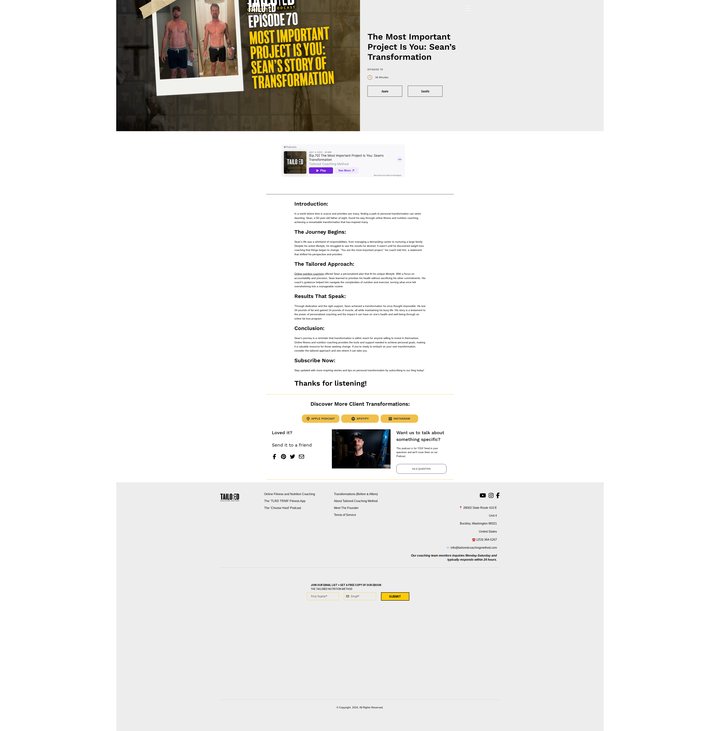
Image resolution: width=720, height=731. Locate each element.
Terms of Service (345, 514)
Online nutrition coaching (309, 273)
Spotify (425, 91)
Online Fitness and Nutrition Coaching (289, 494)
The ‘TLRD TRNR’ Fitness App (284, 501)
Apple (385, 91)
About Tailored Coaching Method (356, 501)
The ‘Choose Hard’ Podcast (282, 508)
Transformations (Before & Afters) (356, 494)
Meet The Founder (346, 508)
